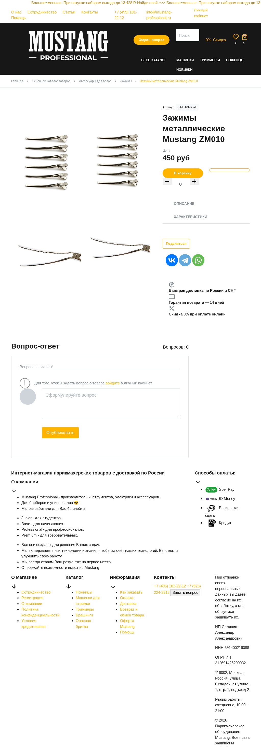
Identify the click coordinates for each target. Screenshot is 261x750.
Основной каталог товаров (51, 81)
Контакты (89, 12)
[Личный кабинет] (203, 21)
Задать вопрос (151, 40)
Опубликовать (60, 432)
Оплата (126, 598)
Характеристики (190, 217)
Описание (184, 203)
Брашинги (84, 615)
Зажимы (126, 81)
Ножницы (235, 60)
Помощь (18, 18)
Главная (17, 81)
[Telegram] (185, 260)
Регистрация (32, 598)
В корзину (183, 173)
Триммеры (210, 60)
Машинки (185, 60)
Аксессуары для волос (95, 81)
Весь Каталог (153, 60)
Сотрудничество (42, 12)
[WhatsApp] (198, 260)
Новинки (184, 70)
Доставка (128, 603)
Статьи (69, 12)
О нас (16, 12)
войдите (113, 383)
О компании (31, 603)
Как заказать (131, 592)
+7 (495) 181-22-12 (170, 586)
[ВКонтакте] (172, 260)
